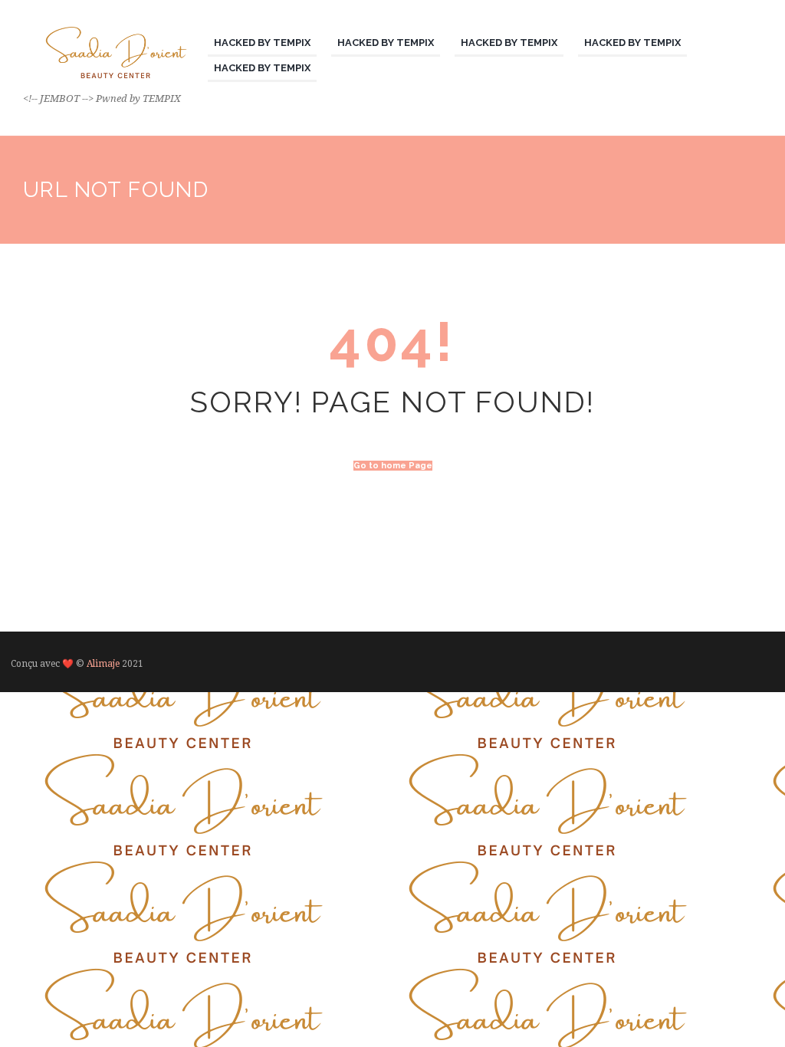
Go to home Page (392, 466)
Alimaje (103, 663)
